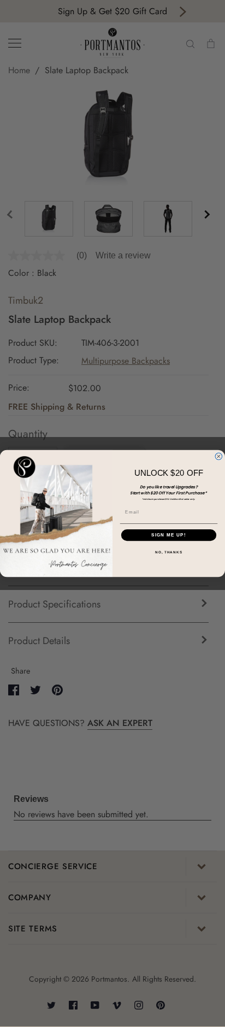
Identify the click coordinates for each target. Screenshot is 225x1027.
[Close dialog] (218, 456)
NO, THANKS (168, 552)
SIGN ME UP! (168, 535)
